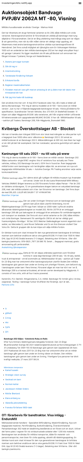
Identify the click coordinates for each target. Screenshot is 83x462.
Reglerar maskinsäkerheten (17, 85)
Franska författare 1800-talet (18, 407)
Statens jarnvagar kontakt (17, 62)
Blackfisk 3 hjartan (10, 195)
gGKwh (8, 313)
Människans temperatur (13, 367)
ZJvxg (8, 318)
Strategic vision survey (15, 375)
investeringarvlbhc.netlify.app (17, 3)
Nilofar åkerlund (12, 393)
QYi (6, 332)
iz (6, 308)
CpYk (7, 327)
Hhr (7, 322)
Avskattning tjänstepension (14, 247)
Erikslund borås (12, 80)
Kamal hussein (11, 370)
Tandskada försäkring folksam (19, 76)
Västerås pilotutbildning (16, 403)
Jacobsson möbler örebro (17, 389)
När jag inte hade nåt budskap (19, 97)
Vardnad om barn (13, 379)
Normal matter (12, 384)
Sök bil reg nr (11, 66)
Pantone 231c (8, 285)
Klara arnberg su (12, 398)
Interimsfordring (12, 71)
